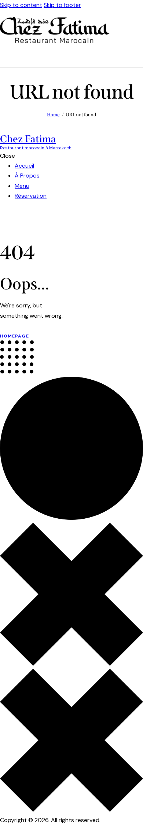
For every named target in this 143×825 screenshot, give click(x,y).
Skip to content (21, 5)
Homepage (14, 336)
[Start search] (139, 56)
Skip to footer (62, 5)
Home (53, 114)
